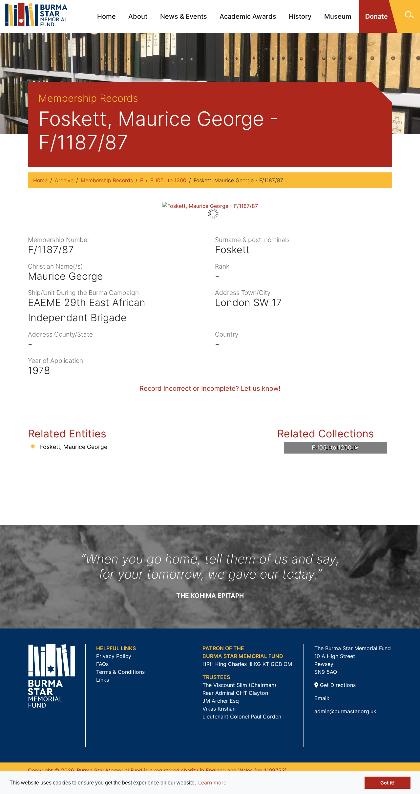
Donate (376, 16)
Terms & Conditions (120, 672)
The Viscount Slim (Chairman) (239, 685)
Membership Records (107, 180)
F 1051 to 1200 (168, 180)
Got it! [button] (387, 782)
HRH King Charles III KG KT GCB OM (247, 664)
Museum (337, 16)
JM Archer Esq (220, 700)
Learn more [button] (212, 782)
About (137, 16)
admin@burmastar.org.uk (345, 711)
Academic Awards (248, 16)
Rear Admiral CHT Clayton (235, 693)
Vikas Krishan (219, 708)
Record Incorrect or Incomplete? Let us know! (210, 388)
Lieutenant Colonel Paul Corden (241, 716)
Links (102, 679)
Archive (64, 180)
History (300, 16)
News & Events (183, 16)
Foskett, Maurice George (73, 446)
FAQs (102, 664)
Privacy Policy (113, 656)
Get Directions (337, 685)
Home (106, 16)
